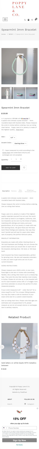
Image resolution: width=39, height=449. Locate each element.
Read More (19, 130)
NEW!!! (11, 34)
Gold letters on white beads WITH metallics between (18, 364)
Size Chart (20, 190)
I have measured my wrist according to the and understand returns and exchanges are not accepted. (18, 153)
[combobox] (5, 427)
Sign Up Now (19, 440)
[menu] (5, 19)
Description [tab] (6, 191)
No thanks (19, 445)
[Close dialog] (37, 408)
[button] (19, 118)
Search (9, 404)
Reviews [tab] (13, 191)
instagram (30, 404)
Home (3, 34)
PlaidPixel (23, 392)
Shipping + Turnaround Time (30, 190)
